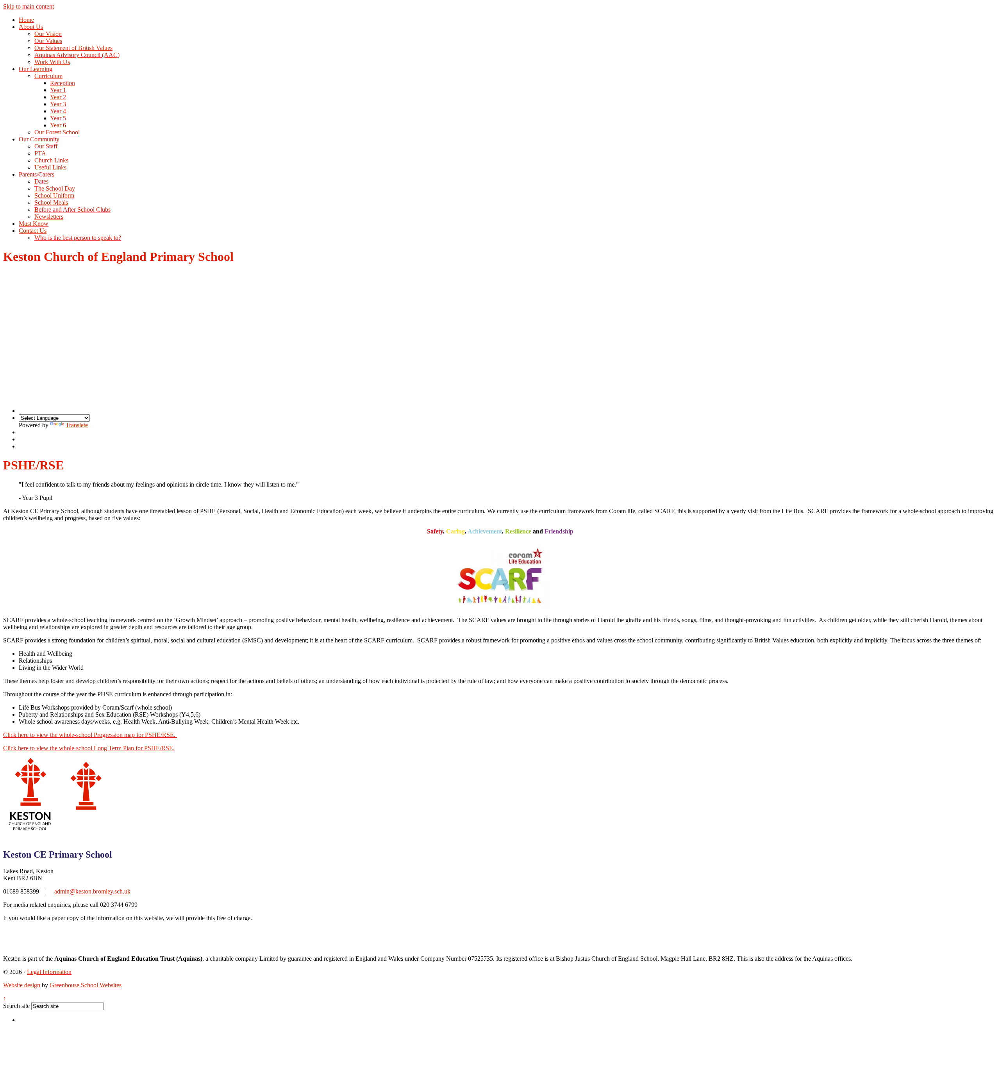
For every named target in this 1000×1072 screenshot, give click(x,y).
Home (26, 19)
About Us (31, 26)
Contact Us (32, 230)
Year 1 (58, 90)
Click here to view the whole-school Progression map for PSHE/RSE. (90, 734)
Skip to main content (28, 6)
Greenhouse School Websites (85, 985)
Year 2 (58, 97)
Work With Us (52, 62)
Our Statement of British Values (73, 48)
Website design (21, 985)
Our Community (39, 139)
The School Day (54, 188)
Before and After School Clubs (72, 209)
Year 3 (58, 104)
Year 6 (58, 125)
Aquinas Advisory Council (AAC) (77, 55)
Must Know (33, 223)
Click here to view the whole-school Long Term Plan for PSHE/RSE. (89, 748)
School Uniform (54, 195)
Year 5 (58, 118)
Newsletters (48, 216)
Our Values (48, 40)
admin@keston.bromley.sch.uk (92, 891)
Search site (16, 1005)
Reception (62, 83)
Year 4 (58, 111)
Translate (77, 425)
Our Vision (48, 33)
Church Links (51, 160)
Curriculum (48, 76)
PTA (40, 153)
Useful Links (50, 167)
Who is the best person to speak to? (77, 237)
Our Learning (35, 69)
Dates (41, 181)
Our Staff (45, 146)
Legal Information (49, 972)
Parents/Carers (36, 174)
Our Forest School (57, 132)
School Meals (51, 202)
